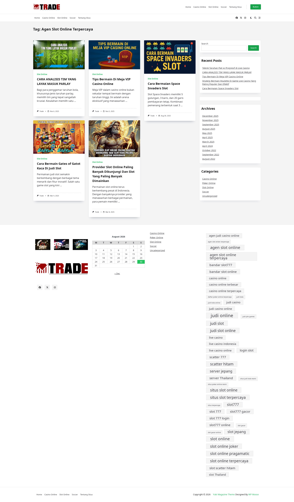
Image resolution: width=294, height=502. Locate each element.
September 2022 (210, 154)
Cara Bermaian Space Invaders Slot (220, 88)
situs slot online (223, 390)
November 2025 (210, 120)
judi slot (217, 323)
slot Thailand (217, 474)
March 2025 (208, 141)
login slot (246, 350)
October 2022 (209, 150)
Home (188, 7)
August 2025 (208, 128)
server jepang (221, 371)
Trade (42, 111)
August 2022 (208, 158)
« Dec (117, 273)
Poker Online (208, 183)
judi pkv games (248, 316)
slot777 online (219, 425)
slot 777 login (219, 418)
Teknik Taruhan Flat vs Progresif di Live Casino (226, 68)
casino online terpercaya (225, 291)
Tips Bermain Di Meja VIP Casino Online (222, 76)
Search (204, 43)
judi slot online (223, 330)
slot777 (233, 404)
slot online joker (224, 446)
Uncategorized (209, 196)
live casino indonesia (222, 344)
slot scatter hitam (222, 468)
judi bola (239, 297)
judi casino (233, 302)
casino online (217, 278)
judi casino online (220, 309)
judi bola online (214, 303)
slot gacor (241, 425)
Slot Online (213, 7)
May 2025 (207, 133)
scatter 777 (217, 357)
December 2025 (210, 116)
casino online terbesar (223, 284)
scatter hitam (222, 363)
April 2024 (207, 146)
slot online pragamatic (229, 453)
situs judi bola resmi (248, 379)
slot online (220, 438)
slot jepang (237, 431)
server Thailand (221, 378)
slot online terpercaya (229, 460)
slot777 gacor (240, 411)
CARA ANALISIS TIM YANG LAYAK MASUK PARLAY (227, 72)
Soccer (224, 7)
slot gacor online (214, 432)
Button (255, 7)
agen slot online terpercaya (223, 256)
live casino (216, 337)
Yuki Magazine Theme (224, 494)
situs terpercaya (214, 405)
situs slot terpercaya (228, 397)
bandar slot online (223, 271)
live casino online (220, 350)
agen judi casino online (224, 235)
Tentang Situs (235, 7)
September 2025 (210, 124)
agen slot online (225, 247)
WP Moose (253, 494)
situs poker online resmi (217, 384)
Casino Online (199, 7)
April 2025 (207, 137)
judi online (222, 315)
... (75, 101)
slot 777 (215, 411)
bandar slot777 (220, 265)
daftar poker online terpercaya (220, 297)
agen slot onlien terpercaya (218, 242)
